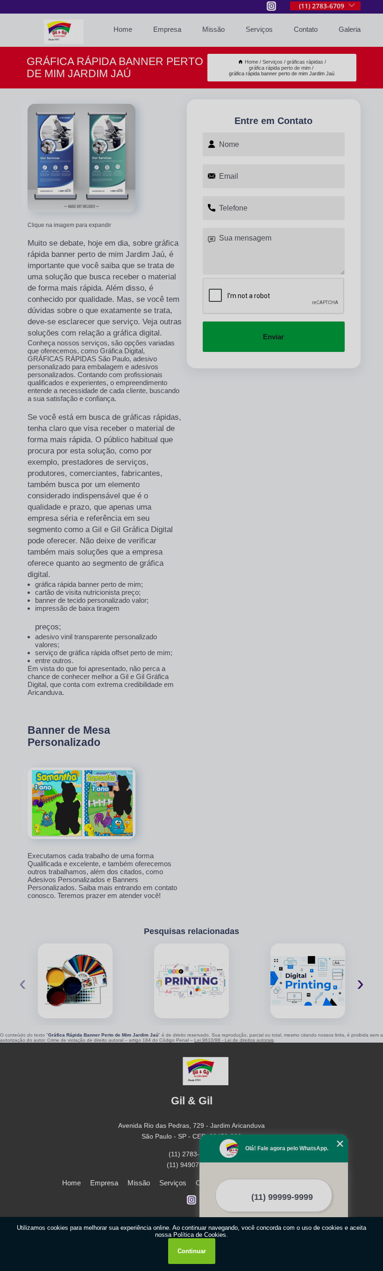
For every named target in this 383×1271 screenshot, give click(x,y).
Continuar (191, 1251)
